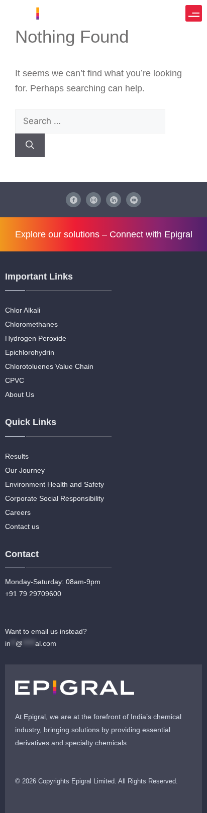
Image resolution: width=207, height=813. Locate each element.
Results (17, 456)
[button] (193, 13)
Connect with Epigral (151, 234)
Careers (18, 512)
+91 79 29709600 (33, 594)
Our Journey (25, 470)
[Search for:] (90, 121)
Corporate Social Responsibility (54, 498)
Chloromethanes (31, 324)
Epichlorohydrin (29, 352)
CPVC (14, 380)
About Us (19, 394)
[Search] (30, 145)
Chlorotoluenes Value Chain (49, 366)
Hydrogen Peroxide (35, 338)
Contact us (22, 526)
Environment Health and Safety (54, 484)
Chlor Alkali (22, 310)
